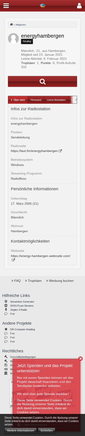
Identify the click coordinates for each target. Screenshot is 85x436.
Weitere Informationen (20, 430)
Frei (12, 313)
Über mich (19, 100)
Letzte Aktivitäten (56, 100)
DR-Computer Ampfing (22, 329)
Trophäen (28, 63)
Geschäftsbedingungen (23, 357)
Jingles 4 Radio (18, 309)
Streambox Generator (22, 301)
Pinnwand (36, 100)
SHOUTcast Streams (22, 305)
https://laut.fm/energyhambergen (34, 151)
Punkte (46, 63)
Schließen (46, 430)
